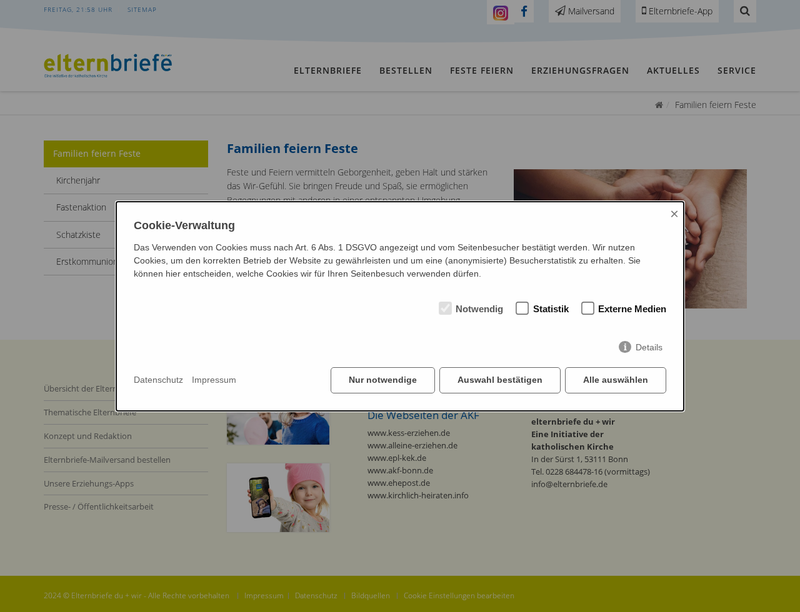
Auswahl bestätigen (500, 380)
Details (649, 347)
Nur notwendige (383, 380)
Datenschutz (158, 380)
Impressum (214, 380)
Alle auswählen (615, 380)
